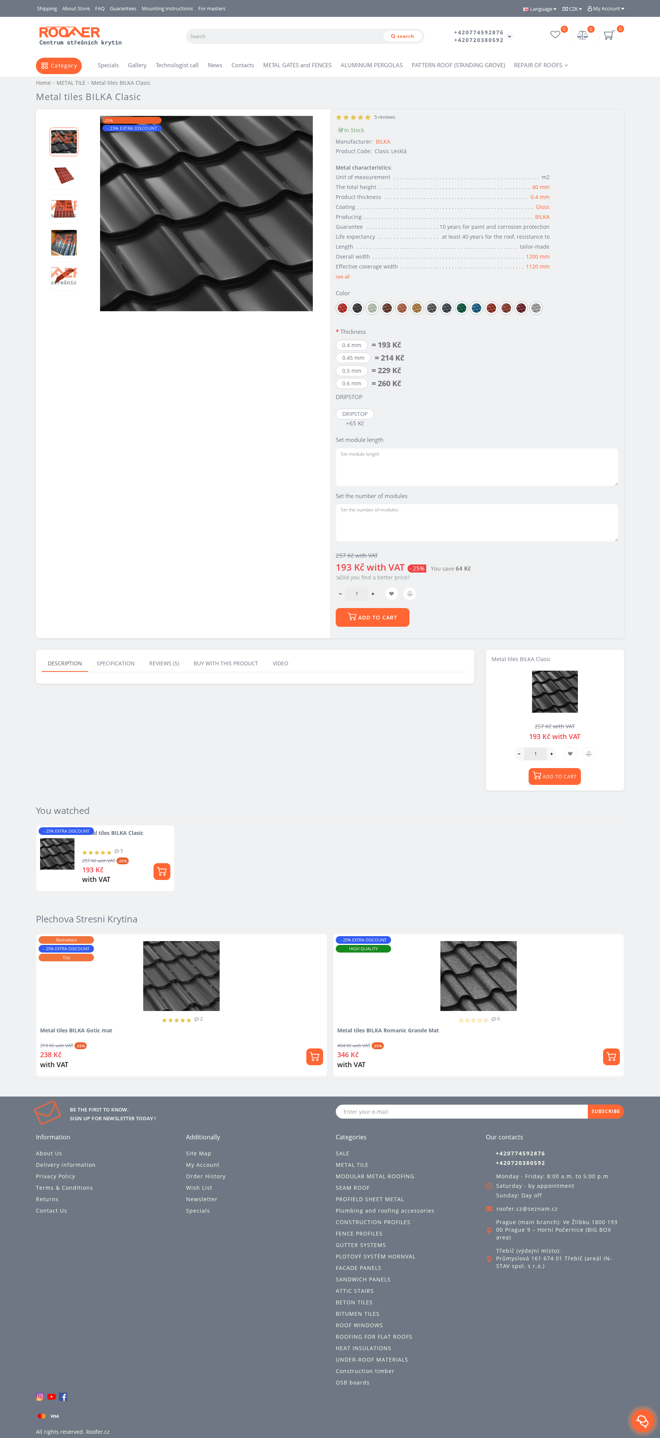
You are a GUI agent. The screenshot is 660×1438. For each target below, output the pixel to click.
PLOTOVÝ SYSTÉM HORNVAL (376, 1256)
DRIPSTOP (349, 397)
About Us (49, 1153)
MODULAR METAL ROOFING (375, 1176)
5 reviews (383, 116)
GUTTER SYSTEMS (361, 1245)
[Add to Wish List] (330, 943)
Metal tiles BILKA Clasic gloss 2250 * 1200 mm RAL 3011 (422, 1030)
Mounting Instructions (167, 8)
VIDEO (280, 663)
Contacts (242, 65)
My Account (606, 8)
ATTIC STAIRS (355, 1290)
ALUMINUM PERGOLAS (372, 65)
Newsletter (202, 1199)
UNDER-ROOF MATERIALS (372, 1359)
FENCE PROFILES (359, 1233)
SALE (342, 1153)
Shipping (47, 8)
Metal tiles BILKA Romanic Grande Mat (103, 1030)
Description (65, 663)
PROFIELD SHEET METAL (370, 1199)
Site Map (199, 1153)
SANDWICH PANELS (363, 1279)
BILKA (383, 141)
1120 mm (538, 266)
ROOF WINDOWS (359, 1325)
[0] (583, 35)
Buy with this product (226, 663)
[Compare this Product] (330, 957)
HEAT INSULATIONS (363, 1348)
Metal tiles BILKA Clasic (112, 832)
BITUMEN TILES (358, 1313)
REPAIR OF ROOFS (538, 65)
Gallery (137, 65)
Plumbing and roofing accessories (385, 1210)
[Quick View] (329, 970)
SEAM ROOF (353, 1187)
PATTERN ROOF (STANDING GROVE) (458, 65)
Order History (206, 1176)
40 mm (541, 187)
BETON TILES (354, 1302)
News (215, 65)
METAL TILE (352, 1164)
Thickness (353, 331)
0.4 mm (540, 197)
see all (342, 276)
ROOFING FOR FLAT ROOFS (374, 1336)
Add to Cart (376, 617)
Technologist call (177, 65)
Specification (116, 663)
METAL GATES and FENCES (297, 65)
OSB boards (353, 1382)
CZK (573, 8)
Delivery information (66, 1164)
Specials (108, 65)
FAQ (100, 8)
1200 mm (538, 256)
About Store (76, 8)
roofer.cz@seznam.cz (527, 1208)
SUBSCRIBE (606, 1111)
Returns (47, 1199)
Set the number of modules (372, 496)
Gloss (543, 206)
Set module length (359, 439)
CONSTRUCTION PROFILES (373, 1222)
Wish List (199, 1187)
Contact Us (51, 1210)
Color (343, 293)
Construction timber (365, 1371)
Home (43, 82)
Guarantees (123, 8)
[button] (64, 121)
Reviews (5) (164, 663)
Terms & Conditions (64, 1187)
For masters (211, 8)
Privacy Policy (55, 1176)
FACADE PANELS (359, 1267)
